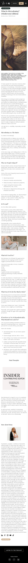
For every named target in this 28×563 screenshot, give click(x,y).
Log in (15, 3)
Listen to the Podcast (14, 550)
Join (21, 3)
